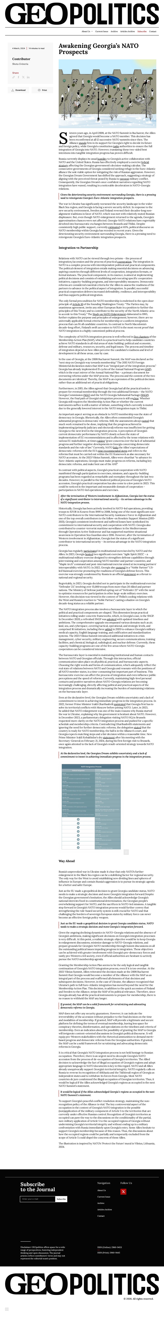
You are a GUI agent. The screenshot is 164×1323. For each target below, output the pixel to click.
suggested (119, 704)
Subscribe (142, 31)
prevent (124, 178)
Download (20, 90)
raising (101, 440)
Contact (152, 31)
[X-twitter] (123, 1192)
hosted (89, 554)
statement (130, 574)
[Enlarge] (126, 852)
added (108, 629)
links (115, 447)
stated (137, 727)
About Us (86, 31)
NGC (87, 395)
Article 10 (77, 304)
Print (44, 90)
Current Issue (101, 31)
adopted (111, 619)
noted (145, 420)
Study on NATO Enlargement (109, 314)
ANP (147, 369)
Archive (114, 31)
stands (82, 142)
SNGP (144, 395)
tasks (116, 146)
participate (90, 550)
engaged (120, 567)
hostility (102, 158)
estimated (114, 227)
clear (136, 398)
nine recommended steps (112, 450)
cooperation (124, 261)
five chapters (141, 336)
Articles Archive (127, 31)
